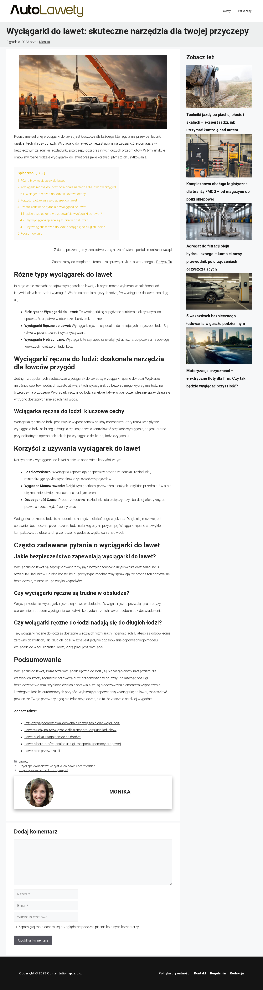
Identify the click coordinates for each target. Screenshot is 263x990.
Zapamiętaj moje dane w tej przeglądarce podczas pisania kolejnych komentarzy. (78, 927)
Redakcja (237, 973)
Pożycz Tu (164, 262)
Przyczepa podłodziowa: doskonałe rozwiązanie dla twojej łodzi (72, 723)
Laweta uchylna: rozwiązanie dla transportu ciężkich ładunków (70, 730)
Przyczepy (244, 11)
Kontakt (200, 973)
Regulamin (218, 973)
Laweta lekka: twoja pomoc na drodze (52, 737)
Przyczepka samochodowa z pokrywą (43, 770)
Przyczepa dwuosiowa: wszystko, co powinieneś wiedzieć (57, 766)
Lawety (226, 11)
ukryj (40, 173)
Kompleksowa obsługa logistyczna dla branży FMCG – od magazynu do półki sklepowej (218, 191)
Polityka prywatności (174, 973)
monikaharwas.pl (159, 250)
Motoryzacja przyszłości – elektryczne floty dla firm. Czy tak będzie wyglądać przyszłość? (215, 378)
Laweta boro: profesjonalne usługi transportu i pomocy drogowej (72, 744)
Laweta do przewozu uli (42, 751)
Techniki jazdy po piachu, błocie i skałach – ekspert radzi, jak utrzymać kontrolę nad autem (215, 122)
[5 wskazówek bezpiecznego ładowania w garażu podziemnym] (219, 292)
